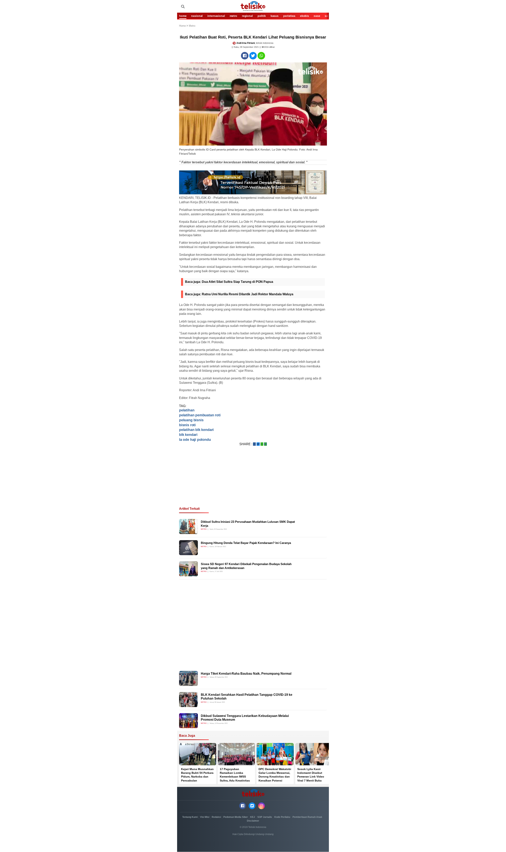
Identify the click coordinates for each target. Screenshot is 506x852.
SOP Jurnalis (264, 817)
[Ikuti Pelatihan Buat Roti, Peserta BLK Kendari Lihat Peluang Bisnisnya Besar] (244, 55)
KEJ (252, 817)
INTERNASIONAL (216, 15)
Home (183, 26)
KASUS (274, 15)
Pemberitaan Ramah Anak (307, 817)
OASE (317, 15)
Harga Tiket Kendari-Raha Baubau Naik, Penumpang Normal (246, 673)
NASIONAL (197, 15)
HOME (182, 15)
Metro (192, 26)
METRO (233, 15)
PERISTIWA (289, 15)
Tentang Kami (190, 817)
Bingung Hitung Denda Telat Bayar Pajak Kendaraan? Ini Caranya (246, 542)
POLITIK (262, 15)
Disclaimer (253, 820)
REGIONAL (247, 15)
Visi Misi (204, 817)
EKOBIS (304, 15)
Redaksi (216, 817)
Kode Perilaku (282, 817)
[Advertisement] (253, 481)
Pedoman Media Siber (235, 817)
